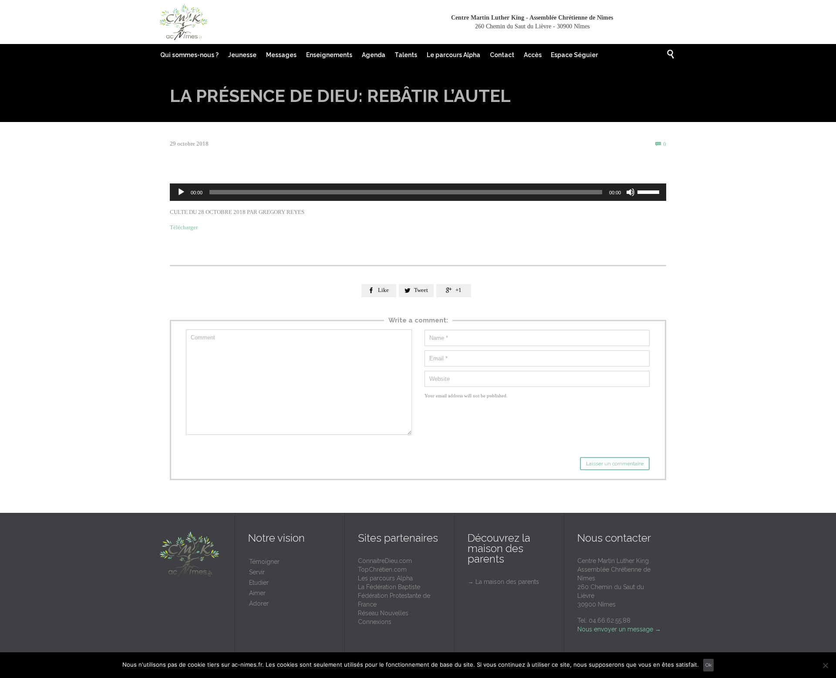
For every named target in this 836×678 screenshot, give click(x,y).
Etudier (259, 582)
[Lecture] (181, 192)
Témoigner (264, 561)
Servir (257, 572)
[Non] (825, 665)
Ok (708, 665)
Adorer (259, 603)
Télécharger (184, 227)
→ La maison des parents (503, 581)
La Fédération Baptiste (389, 586)
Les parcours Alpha (385, 578)
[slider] (649, 191)
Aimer (257, 593)
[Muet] (630, 192)
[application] (418, 192)
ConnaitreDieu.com (385, 560)
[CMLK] (183, 22)
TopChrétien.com (382, 569)
